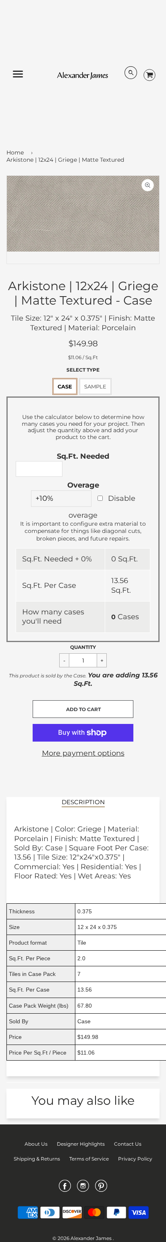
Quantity (83, 647)
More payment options (83, 753)
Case (65, 386)
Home (15, 152)
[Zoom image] (147, 185)
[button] (83, 709)
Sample (95, 386)
